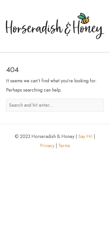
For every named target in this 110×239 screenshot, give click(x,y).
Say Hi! (85, 136)
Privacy (47, 145)
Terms (64, 145)
